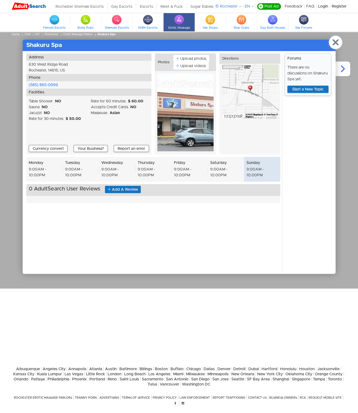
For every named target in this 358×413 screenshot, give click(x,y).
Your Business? (90, 149)
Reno (112, 379)
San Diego (200, 379)
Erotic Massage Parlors (78, 34)
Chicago (193, 369)
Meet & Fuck (171, 7)
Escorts (146, 7)
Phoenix (79, 379)
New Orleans (242, 374)
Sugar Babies (201, 7)
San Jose (220, 379)
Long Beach (135, 374)
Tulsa (152, 384)
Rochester (51, 34)
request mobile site (325, 397)
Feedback (293, 6)
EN (247, 6)
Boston (161, 369)
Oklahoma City (298, 374)
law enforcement (194, 397)
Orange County (328, 374)
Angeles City (54, 369)
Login (323, 6)
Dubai (253, 369)
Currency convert (48, 149)
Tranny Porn (86, 397)
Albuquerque (28, 369)
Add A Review (125, 189)
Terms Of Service (136, 397)
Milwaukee (195, 374)
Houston (307, 369)
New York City (270, 374)
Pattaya (38, 379)
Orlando (21, 379)
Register (339, 6)
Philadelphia (58, 379)
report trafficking (229, 397)
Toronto (335, 379)
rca (303, 397)
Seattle (237, 379)
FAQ (310, 6)
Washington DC (196, 384)
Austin (111, 369)
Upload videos (193, 66)
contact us (257, 397)
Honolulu (288, 369)
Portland (97, 379)
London (115, 374)
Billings (146, 369)
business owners (283, 397)
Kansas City (23, 374)
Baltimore (128, 369)
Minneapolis (218, 374)
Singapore (301, 379)
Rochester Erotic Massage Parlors (43, 397)
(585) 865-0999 (43, 85)
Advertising (109, 397)
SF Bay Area (258, 379)
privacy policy (165, 397)
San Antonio (177, 379)
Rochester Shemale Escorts (80, 7)
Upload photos (193, 59)
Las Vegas (74, 374)
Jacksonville (328, 369)
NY (38, 34)
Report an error (131, 149)
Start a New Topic (307, 89)
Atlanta (95, 369)
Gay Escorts (121, 7)
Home (16, 34)
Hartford (269, 369)
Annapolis (77, 369)
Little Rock (95, 374)
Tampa (319, 379)
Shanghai (281, 379)
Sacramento (152, 379)
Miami (178, 374)
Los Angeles (159, 374)
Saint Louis (129, 379)
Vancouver (169, 384)
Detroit (239, 369)
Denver (224, 369)
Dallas (209, 369)
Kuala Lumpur (49, 374)
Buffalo (177, 369)
